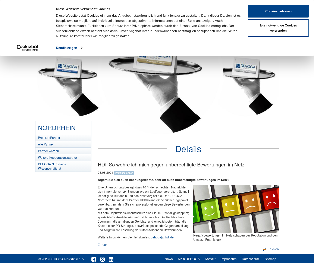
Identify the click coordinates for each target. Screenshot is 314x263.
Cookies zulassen (278, 11)
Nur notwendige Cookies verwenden (278, 28)
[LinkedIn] (111, 259)
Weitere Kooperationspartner (57, 157)
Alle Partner (46, 144)
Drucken (273, 249)
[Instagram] (102, 259)
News (169, 258)
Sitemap (270, 258)
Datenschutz (251, 258)
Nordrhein (57, 127)
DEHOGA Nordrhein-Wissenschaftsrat (52, 166)
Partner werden (48, 151)
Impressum (229, 258)
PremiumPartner (49, 137)
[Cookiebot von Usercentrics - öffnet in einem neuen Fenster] (27, 48)
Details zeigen (66, 48)
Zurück (102, 244)
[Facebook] (93, 259)
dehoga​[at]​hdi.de (162, 237)
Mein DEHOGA (189, 258)
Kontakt (210, 258)
